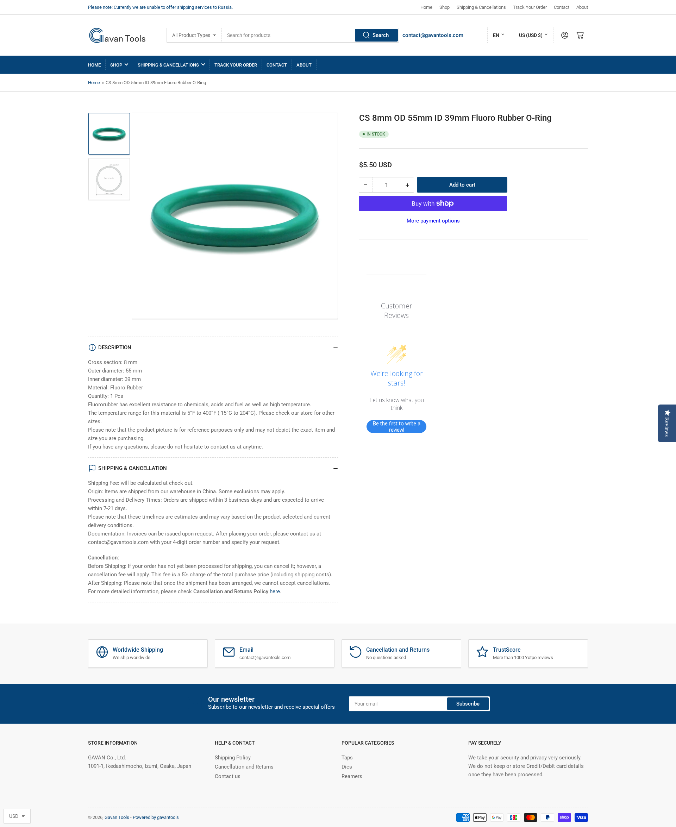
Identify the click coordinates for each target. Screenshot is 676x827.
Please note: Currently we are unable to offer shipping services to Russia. (160, 7)
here (275, 591)
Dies (347, 767)
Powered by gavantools (156, 817)
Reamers (352, 776)
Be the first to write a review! (396, 426)
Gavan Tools (117, 817)
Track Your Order (530, 7)
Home (426, 7)
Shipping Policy (233, 757)
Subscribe (468, 704)
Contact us (227, 776)
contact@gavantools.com (432, 35)
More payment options (433, 221)
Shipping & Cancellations (481, 7)
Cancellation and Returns (244, 767)
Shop (444, 7)
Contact (561, 7)
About (582, 7)
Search (381, 35)
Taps (347, 757)
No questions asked (386, 657)
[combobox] (310, 35)
